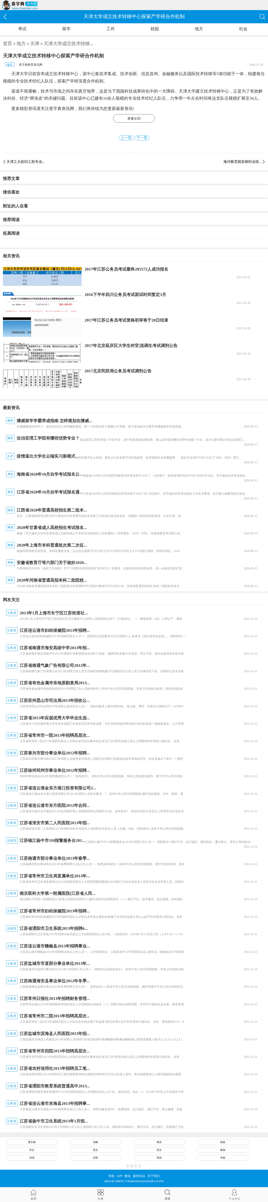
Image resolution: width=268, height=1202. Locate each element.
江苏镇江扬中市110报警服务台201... (52, 840)
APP (119, 1176)
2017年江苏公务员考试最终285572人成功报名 (126, 269)
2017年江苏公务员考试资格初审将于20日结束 (126, 320)
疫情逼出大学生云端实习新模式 (46, 456)
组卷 (222, 1142)
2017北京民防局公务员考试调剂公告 (118, 371)
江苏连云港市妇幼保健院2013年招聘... (55, 630)
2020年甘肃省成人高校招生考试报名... (52, 527)
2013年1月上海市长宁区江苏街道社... (54, 613)
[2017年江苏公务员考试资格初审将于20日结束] (42, 327)
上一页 (126, 138)
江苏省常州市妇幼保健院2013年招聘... (55, 911)
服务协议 (139, 1176)
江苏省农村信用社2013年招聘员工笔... (55, 1068)
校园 (155, 28)
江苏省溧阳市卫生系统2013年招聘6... (54, 928)
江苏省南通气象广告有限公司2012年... (55, 665)
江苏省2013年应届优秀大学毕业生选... (55, 717)
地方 (199, 28)
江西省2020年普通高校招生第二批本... (52, 510)
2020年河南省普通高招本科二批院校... (52, 580)
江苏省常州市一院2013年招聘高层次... (55, 735)
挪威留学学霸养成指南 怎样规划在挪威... (54, 420)
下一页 (142, 138)
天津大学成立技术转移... (69, 43)
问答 (95, 1157)
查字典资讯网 (61, 108)
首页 (7, 43)
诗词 (31, 1157)
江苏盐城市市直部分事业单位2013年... (55, 963)
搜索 (167, 1198)
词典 (95, 1142)
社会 (243, 28)
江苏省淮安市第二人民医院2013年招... (55, 822)
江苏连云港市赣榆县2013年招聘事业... (55, 946)
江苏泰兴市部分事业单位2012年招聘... (55, 753)
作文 (31, 1149)
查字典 (32, 1142)
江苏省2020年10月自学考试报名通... (50, 492)
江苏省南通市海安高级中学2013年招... (55, 647)
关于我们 (153, 1176)
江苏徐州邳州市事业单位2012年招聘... (55, 770)
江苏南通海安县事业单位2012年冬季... (55, 980)
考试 (22, 28)
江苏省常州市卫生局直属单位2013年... (55, 876)
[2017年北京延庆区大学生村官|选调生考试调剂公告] (42, 352)
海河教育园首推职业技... (242, 162)
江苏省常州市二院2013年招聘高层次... (55, 1016)
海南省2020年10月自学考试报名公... (50, 474)
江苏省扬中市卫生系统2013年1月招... (54, 1121)
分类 (100, 1198)
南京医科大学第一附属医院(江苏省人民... (57, 893)
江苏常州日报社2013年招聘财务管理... (55, 998)
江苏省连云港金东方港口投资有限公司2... (58, 788)
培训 (159, 1157)
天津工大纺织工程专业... (25, 162)
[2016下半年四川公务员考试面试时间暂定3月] (42, 301)
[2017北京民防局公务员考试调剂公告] (42, 378)
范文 (159, 1149)
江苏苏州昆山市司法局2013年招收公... (55, 700)
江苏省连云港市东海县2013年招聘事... (55, 1103)
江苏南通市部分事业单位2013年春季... (55, 858)
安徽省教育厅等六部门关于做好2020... (52, 562)
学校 (222, 1157)
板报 (222, 1149)
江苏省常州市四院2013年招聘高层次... (55, 1051)
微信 (127, 1176)
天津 (34, 43)
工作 (110, 28)
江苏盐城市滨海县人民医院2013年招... (55, 1033)
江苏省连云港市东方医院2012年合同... (55, 805)
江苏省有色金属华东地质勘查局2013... (55, 682)
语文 (95, 1149)
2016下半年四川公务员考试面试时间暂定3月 (125, 294)
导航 (111, 1176)
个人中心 (234, 1198)
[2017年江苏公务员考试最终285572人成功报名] (42, 276)
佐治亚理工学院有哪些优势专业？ (48, 438)
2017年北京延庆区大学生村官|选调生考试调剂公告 (131, 345)
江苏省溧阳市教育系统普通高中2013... (55, 1086)
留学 (66, 28)
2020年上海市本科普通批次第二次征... (52, 545)
